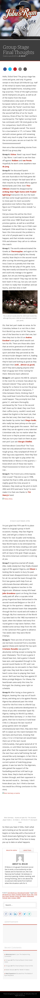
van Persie (27, 160)
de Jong (5, 166)
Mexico (24, 896)
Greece (17, 896)
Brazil (28, 894)
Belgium (24, 894)
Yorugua (8, 960)
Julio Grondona (8, 593)
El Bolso (22, 56)
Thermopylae (17, 251)
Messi (32, 569)
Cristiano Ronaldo (10, 649)
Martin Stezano (10, 970)
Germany (12, 896)
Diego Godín (30, 420)
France (7, 896)
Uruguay (13, 898)
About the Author (11, 850)
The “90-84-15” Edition (23, 970)
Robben (15, 160)
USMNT (18, 898)
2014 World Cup (12, 893)
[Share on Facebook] (5, 70)
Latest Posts (27, 850)
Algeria (13, 894)
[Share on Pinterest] (15, 70)
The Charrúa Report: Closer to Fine (23, 966)
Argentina (18, 894)
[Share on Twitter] (10, 70)
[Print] (25, 70)
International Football (23, 893)
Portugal (4, 898)
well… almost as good (24, 364)
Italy (21, 896)
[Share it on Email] (20, 70)
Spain (9, 898)
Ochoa (13, 154)
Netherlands (30, 896)
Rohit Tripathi (19, 994)
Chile (32, 894)
